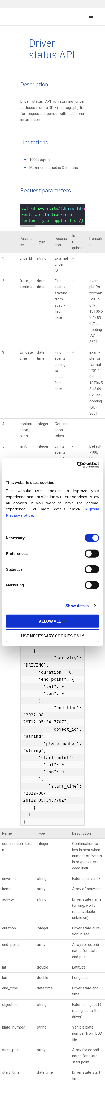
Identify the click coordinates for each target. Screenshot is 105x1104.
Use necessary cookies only (52, 636)
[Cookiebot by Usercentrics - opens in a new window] (77, 464)
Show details (77, 605)
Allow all (50, 621)
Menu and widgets (91, 21)
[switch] (92, 553)
